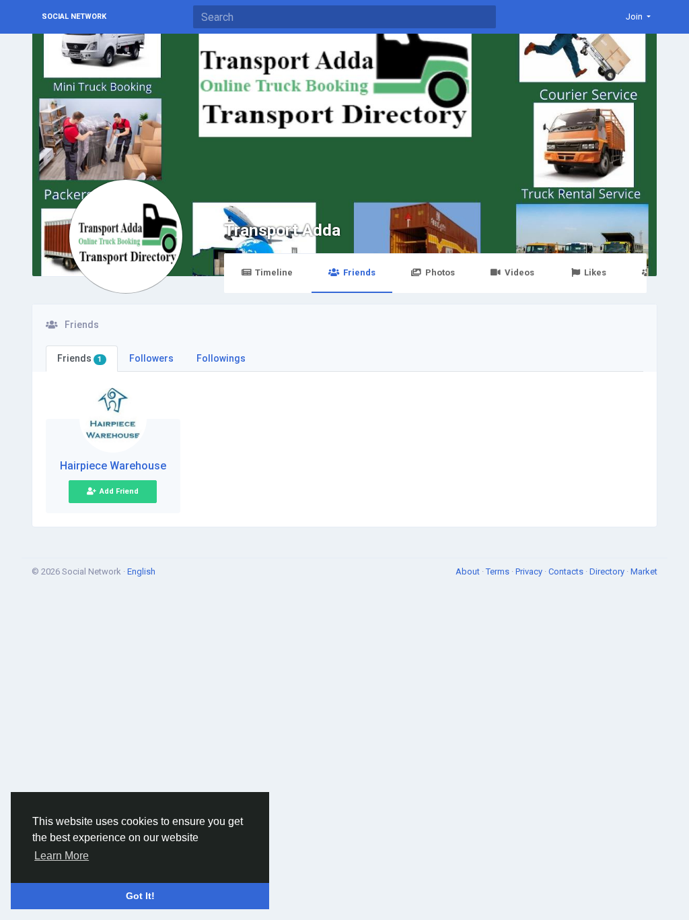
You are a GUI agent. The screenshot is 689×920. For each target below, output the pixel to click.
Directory (607, 571)
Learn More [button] (61, 855)
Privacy (529, 571)
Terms (498, 571)
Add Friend (119, 491)
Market (643, 571)
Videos (519, 272)
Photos (440, 272)
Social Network (74, 16)
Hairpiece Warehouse (113, 465)
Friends (359, 272)
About (469, 571)
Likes (595, 272)
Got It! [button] (140, 895)
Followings (221, 358)
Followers (151, 358)
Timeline (274, 272)
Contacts (566, 571)
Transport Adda (282, 230)
